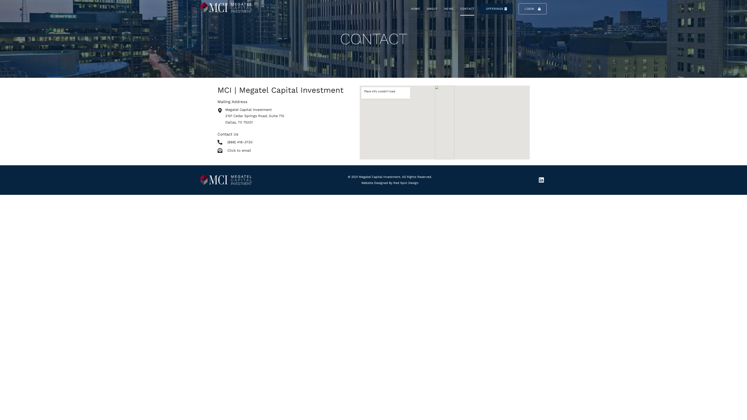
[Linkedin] (541, 180)
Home (415, 8)
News (448, 8)
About (432, 8)
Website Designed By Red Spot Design (389, 183)
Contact (467, 8)
